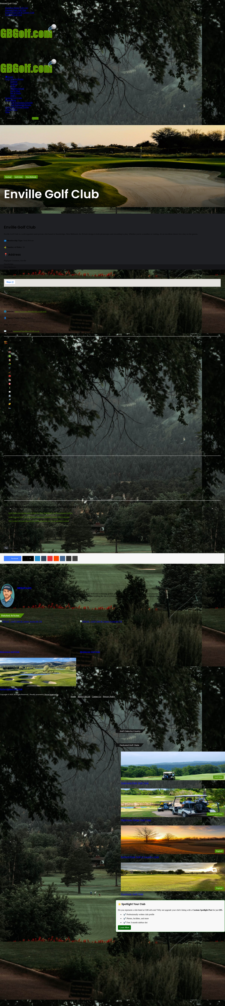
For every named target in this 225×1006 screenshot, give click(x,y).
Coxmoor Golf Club (13, 15)
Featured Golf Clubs (13, 98)
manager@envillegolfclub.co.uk (26, 331)
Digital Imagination (51, 694)
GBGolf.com (24, 587)
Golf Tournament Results (20, 105)
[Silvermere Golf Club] (38, 634)
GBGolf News (11, 110)
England (13, 81)
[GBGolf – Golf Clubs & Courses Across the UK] (32, 37)
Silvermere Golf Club (10, 652)
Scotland (14, 84)
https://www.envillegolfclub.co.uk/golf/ (30, 311)
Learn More (124, 927)
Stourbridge (13, 548)
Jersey (12, 95)
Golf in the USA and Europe (17, 107)
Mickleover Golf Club (90, 652)
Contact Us (96, 696)
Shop (7, 112)
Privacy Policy (109, 696)
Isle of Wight (15, 93)
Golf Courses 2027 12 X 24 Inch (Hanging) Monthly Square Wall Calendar (39, 517)
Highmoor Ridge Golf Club (16, 8)
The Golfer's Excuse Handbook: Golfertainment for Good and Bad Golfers (38, 521)
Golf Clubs (18, 177)
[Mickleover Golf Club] (118, 634)
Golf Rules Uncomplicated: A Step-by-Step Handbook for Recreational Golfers (40, 513)
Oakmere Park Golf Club (15, 10)
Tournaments (10, 100)
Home (10, 77)
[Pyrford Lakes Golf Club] (38, 672)
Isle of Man (15, 91)
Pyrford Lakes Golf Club (11, 689)
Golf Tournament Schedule (21, 103)
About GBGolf (84, 696)
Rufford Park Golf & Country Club (19, 12)
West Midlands (31, 177)
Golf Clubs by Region (14, 79)
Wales (12, 86)
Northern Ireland (17, 88)
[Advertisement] (47, 51)
